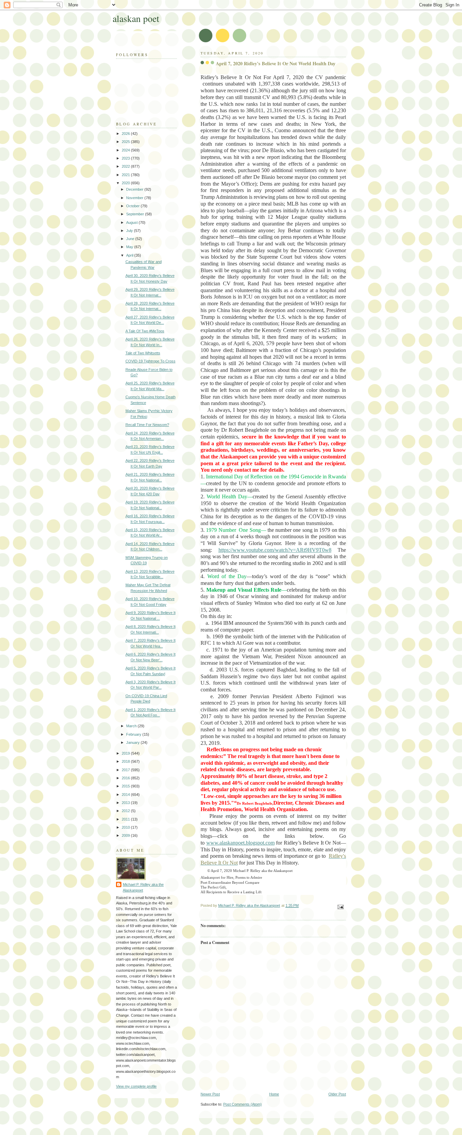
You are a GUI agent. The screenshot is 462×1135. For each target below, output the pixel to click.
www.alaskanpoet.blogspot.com (240, 843)
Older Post (337, 1094)
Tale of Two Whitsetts (142, 353)
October (133, 206)
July (130, 231)
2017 (126, 770)
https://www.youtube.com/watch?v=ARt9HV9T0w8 (274, 550)
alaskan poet (136, 18)
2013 (126, 803)
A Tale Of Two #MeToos (144, 331)
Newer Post (210, 1094)
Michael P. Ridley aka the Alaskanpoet (143, 887)
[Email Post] (340, 907)
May (130, 247)
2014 (126, 795)
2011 (126, 819)
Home (274, 1094)
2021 (126, 175)
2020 (126, 183)
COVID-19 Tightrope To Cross (150, 361)
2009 (126, 835)
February (134, 734)
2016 (126, 778)
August (132, 222)
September (135, 214)
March (132, 726)
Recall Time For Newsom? (147, 425)
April (130, 255)
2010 (126, 827)
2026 (126, 134)
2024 (126, 150)
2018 (126, 761)
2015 (126, 786)
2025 (126, 142)
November (135, 198)
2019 (126, 753)
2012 (126, 811)
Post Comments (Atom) (242, 1104)
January (133, 742)
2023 (126, 158)
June (130, 239)
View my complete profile (136, 1086)
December (135, 189)
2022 (126, 166)
